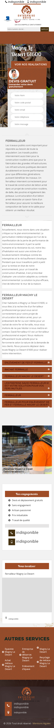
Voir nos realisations (31, 64)
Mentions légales (42, 723)
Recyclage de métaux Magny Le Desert (45, 662)
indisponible (15, 2)
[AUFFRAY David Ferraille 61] (27, 12)
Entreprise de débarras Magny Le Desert (27, 655)
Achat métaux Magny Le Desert (10, 664)
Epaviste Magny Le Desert (10, 652)
